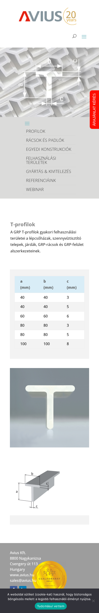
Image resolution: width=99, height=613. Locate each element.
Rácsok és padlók (45, 140)
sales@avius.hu (23, 580)
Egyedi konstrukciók (48, 149)
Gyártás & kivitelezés (48, 171)
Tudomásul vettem (50, 606)
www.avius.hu (22, 574)
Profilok (35, 131)
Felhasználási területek (41, 160)
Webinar (35, 189)
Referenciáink (41, 180)
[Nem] (93, 600)
